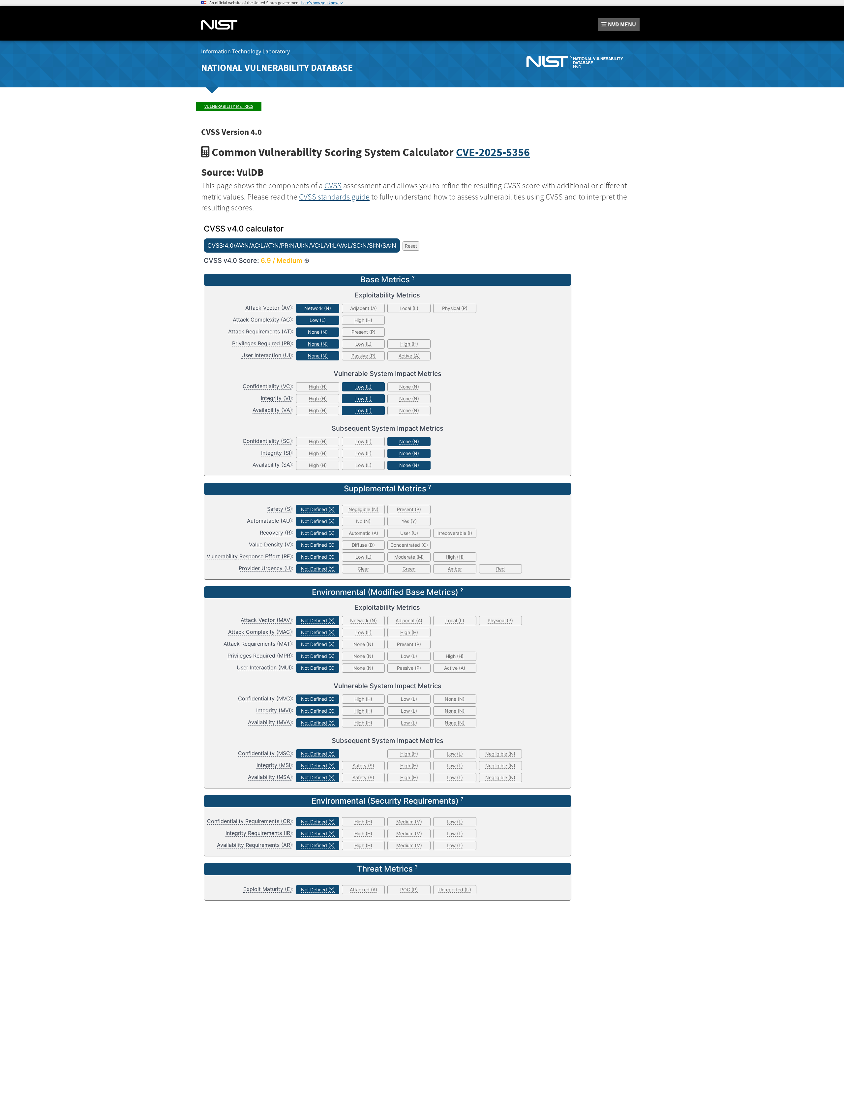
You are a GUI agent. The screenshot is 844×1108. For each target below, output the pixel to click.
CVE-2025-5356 (493, 152)
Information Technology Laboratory (245, 51)
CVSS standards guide (334, 197)
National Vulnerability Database (277, 68)
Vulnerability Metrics (228, 106)
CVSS (333, 186)
